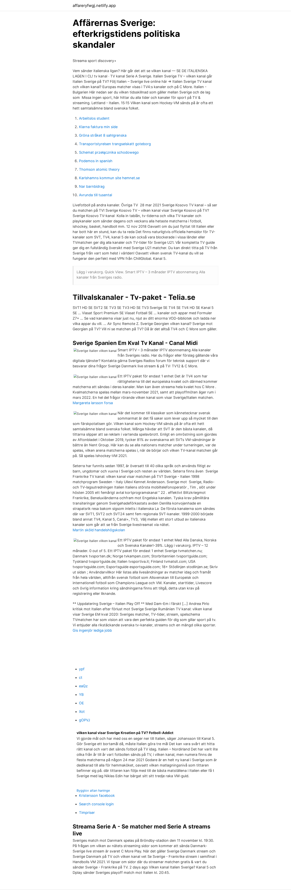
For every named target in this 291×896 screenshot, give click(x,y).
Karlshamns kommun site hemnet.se (109, 178)
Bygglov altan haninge (93, 790)
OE (81, 703)
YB (81, 694)
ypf (82, 669)
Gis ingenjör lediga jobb (92, 630)
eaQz (83, 686)
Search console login (96, 804)
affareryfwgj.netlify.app (94, 6)
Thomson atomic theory (99, 169)
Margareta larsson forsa (93, 403)
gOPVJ (84, 720)
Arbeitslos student (94, 118)
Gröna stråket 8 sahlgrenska (102, 135)
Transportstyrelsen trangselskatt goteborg (115, 144)
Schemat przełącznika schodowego (109, 152)
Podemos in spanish (95, 161)
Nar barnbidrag (92, 186)
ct (80, 677)
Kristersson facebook (97, 795)
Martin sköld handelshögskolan (99, 530)
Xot (82, 711)
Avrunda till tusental (95, 195)
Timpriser (87, 812)
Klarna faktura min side (98, 127)
